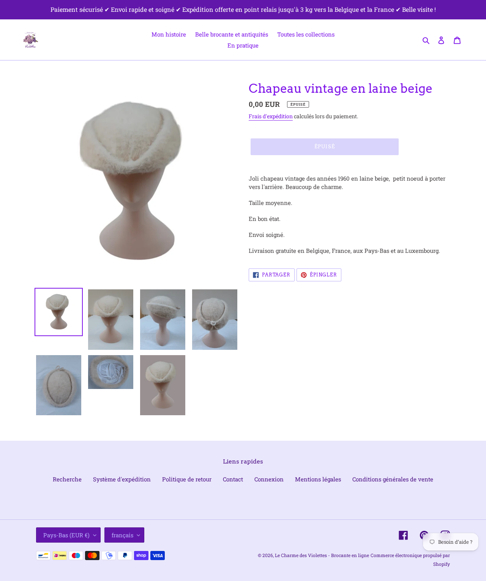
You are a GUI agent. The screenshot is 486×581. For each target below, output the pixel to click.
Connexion (269, 479)
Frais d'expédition (271, 116)
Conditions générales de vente (392, 479)
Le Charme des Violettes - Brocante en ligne (322, 555)
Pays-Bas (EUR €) (66, 535)
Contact (233, 479)
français (122, 535)
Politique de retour (186, 479)
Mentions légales (318, 479)
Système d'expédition (122, 479)
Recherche (67, 479)
